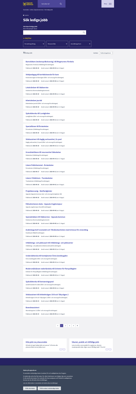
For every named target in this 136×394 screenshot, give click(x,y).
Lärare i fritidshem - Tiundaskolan (39, 178)
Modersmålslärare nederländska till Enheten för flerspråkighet (51, 268)
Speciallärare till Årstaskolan (37, 126)
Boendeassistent (32, 307)
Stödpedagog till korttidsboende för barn (42, 74)
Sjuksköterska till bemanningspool (40, 281)
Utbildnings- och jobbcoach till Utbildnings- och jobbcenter (49, 243)
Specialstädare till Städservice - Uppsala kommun (45, 217)
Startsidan (26, 9)
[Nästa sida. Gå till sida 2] (77, 325)
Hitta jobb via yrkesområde (36, 342)
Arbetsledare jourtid (34, 100)
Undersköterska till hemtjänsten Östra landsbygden (47, 255)
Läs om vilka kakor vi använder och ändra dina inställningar (40, 383)
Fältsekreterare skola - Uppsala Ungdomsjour (44, 204)
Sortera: (95, 53)
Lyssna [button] (27, 15)
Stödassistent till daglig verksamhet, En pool (44, 139)
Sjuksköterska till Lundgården (38, 113)
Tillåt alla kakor (30, 388)
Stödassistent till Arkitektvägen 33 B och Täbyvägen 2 (47, 294)
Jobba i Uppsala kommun (37, 9)
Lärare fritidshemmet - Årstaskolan (40, 165)
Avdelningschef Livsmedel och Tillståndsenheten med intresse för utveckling (57, 230)
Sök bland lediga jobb (30, 26)
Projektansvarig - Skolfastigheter (39, 191)
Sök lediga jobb (49, 9)
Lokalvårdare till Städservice (37, 87)
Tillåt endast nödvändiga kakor (49, 388)
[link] (57, 325)
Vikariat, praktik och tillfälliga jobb (85, 342)
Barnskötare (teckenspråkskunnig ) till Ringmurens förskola (50, 61)
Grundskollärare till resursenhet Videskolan (43, 152)
